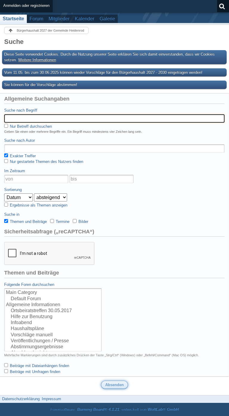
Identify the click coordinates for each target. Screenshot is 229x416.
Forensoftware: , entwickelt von (114, 409)
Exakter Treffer (22, 156)
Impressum (51, 399)
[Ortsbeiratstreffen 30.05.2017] (52, 311)
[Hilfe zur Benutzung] (52, 317)
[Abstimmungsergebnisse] (52, 347)
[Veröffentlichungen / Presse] (52, 341)
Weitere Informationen (37, 60)
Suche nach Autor (19, 140)
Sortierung (13, 189)
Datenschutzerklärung (21, 399)
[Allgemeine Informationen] (52, 305)
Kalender (84, 18)
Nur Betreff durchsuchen (30, 126)
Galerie (107, 18)
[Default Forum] (52, 299)
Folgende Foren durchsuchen (29, 284)
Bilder (82, 221)
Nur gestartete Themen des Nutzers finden (46, 161)
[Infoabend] (52, 323)
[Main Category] (52, 293)
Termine (62, 221)
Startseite (13, 18)
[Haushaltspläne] (52, 329)
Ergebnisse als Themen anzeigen (38, 205)
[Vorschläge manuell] (52, 335)
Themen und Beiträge (28, 221)
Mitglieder (59, 18)
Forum (36, 18)
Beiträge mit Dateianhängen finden (39, 365)
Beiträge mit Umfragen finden (34, 371)
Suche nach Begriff (20, 110)
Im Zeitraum (14, 171)
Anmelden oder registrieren (26, 5)
